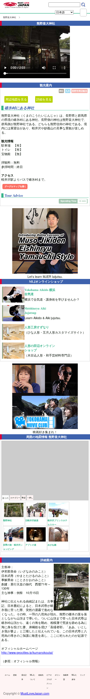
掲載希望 (65, 676)
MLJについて (32, 676)
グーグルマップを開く (15, 186)
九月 (68, 90)
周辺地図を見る (16, 99)
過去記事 (24, 676)
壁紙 (15, 674)
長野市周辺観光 (79, 90)
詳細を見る (44, 99)
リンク (82, 674)
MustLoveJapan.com (35, 693)
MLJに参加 (74, 676)
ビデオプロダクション (49, 681)
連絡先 (40, 674)
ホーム (7, 674)
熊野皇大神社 (9, 17)
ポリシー (57, 676)
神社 (61, 90)
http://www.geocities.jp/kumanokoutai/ (27, 652)
